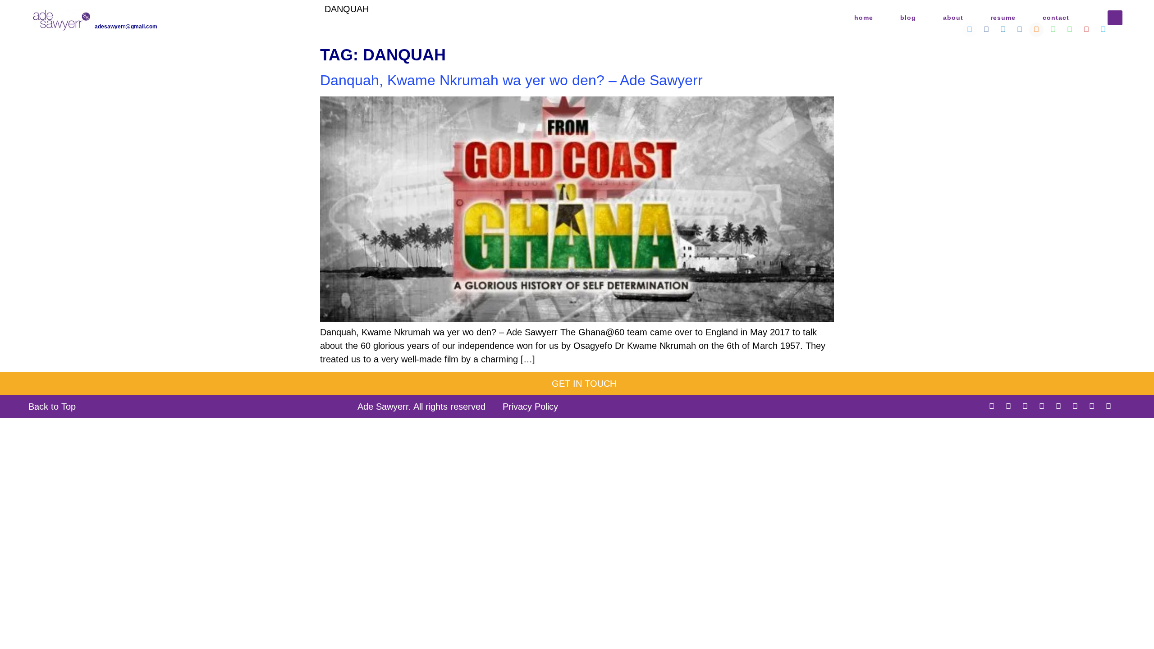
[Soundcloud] (1058, 406)
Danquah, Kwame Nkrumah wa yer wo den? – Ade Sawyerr (511, 80)
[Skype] (1108, 406)
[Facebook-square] (1008, 406)
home (863, 17)
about (953, 17)
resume (1003, 17)
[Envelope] (1125, 406)
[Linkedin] (1025, 406)
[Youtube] (1092, 406)
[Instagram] (1042, 406)
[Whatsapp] (1075, 406)
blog (908, 17)
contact (1056, 17)
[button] (1115, 17)
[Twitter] (992, 406)
